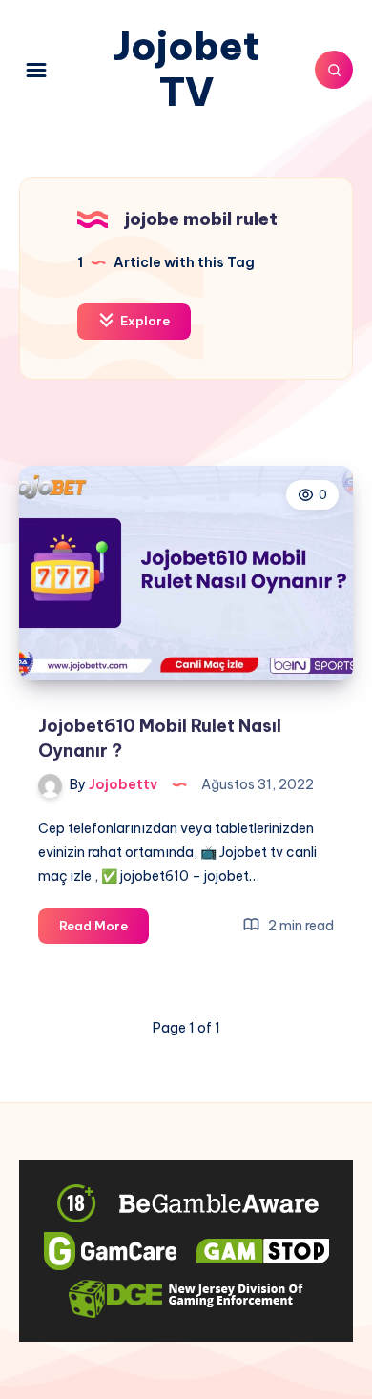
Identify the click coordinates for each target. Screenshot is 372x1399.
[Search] (334, 70)
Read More (104, 930)
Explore (143, 320)
